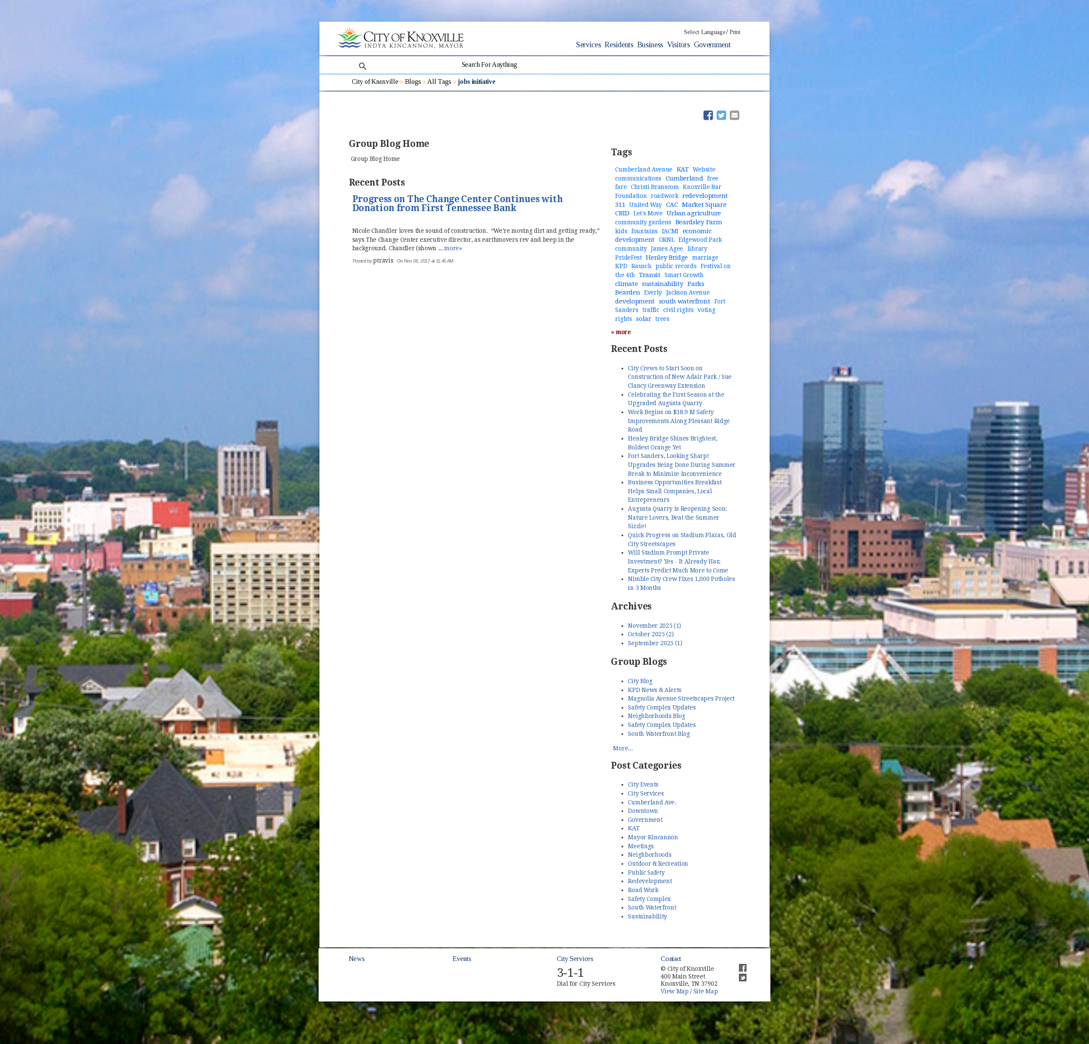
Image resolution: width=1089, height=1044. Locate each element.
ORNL (667, 239)
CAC (672, 205)
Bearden (627, 292)
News (357, 959)
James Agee (667, 248)
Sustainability (647, 916)
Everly (653, 292)
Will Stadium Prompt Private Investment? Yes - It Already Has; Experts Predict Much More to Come (678, 561)
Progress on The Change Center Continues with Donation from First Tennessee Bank (457, 204)
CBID (622, 213)
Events (462, 959)
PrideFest (628, 257)
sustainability (663, 284)
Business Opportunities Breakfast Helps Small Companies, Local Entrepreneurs (674, 491)
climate (626, 284)
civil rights (678, 309)
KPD (621, 266)
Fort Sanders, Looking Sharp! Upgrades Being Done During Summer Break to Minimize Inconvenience (681, 464)
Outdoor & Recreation (658, 863)
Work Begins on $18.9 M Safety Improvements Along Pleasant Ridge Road (679, 421)
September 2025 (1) (655, 643)
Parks (695, 284)
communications (638, 178)
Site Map (705, 991)
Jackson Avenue (688, 292)
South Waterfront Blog (659, 733)
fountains (644, 231)
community (631, 248)
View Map (674, 991)
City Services (646, 793)
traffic (650, 309)
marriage (705, 257)
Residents (618, 44)
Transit (650, 275)
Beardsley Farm (699, 222)
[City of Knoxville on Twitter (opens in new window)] (738, 974)
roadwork (664, 195)
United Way (645, 204)
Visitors (678, 44)
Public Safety (646, 872)
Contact (671, 959)
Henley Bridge (667, 257)
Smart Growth (683, 275)
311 (620, 205)
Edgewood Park (700, 239)
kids (621, 231)
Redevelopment (650, 881)
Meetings (640, 846)
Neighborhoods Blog (656, 715)
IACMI (670, 231)
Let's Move (648, 213)
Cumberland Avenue (644, 169)
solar (643, 319)
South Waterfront (652, 907)
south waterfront (684, 301)
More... (623, 748)
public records (676, 266)
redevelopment (705, 196)
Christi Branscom (655, 186)
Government (712, 44)
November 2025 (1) (654, 625)
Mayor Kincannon (653, 837)
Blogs (413, 81)
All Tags (439, 81)
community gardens (643, 222)
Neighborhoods (649, 854)
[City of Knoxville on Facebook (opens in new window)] (738, 964)
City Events (643, 784)
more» (453, 248)
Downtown (643, 810)
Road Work (643, 890)
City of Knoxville (375, 81)
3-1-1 (570, 973)
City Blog (640, 681)
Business (650, 44)
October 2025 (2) (650, 634)
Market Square (704, 205)
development (634, 301)
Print (735, 32)
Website (704, 169)
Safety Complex (649, 898)
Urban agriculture (694, 213)
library (697, 248)
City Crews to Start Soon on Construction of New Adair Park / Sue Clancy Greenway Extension (679, 377)
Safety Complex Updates (662, 707)
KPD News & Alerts (654, 689)
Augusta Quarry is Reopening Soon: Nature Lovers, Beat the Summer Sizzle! (677, 517)
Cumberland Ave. (652, 802)
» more (620, 332)
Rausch (641, 266)
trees (662, 318)
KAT (683, 169)
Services (588, 44)
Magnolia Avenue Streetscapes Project (681, 698)
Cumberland (684, 178)
